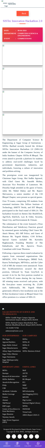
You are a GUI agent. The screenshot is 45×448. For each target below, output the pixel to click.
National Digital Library (31, 403)
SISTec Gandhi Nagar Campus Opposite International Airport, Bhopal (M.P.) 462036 (22, 319)
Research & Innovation (11, 376)
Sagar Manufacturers (10, 348)
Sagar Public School (9, 345)
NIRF (24, 385)
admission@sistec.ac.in (14, 331)
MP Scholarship (28, 391)
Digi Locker (26, 400)
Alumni (5, 400)
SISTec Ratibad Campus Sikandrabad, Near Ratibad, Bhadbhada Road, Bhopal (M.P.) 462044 (24, 324)
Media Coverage (8, 394)
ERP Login (6, 406)
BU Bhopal (26, 379)
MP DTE (25, 397)
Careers (5, 397)
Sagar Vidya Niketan (10, 354)
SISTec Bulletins (8, 379)
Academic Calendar (9, 391)
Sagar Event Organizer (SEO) (10, 421)
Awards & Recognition (10, 382)
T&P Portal (6, 403)
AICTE (25, 373)
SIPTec (25, 348)
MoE (24, 370)
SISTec (25, 339)
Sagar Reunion (7, 414)
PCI (23, 382)
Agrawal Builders (8, 342)
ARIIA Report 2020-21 (30, 415)
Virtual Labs (27, 412)
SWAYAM (26, 409)
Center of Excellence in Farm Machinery (11, 410)
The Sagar (6, 339)
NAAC (24, 388)
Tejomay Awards (8, 417)
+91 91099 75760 (12, 328)
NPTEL (25, 406)
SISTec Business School (31, 351)
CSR (4, 388)
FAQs (4, 385)
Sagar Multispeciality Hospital (10, 361)
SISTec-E (25, 345)
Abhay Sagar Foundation (11, 351)
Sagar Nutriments (8, 357)
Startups (5, 373)
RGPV (24, 376)
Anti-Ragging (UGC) (30, 394)
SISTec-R (25, 342)
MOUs (4, 370)
